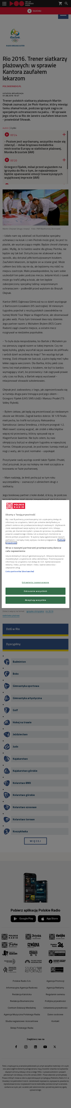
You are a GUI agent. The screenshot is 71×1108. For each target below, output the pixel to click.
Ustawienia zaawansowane (35, 582)
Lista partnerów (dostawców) (20, 571)
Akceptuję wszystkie (35, 600)
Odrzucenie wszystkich (35, 591)
